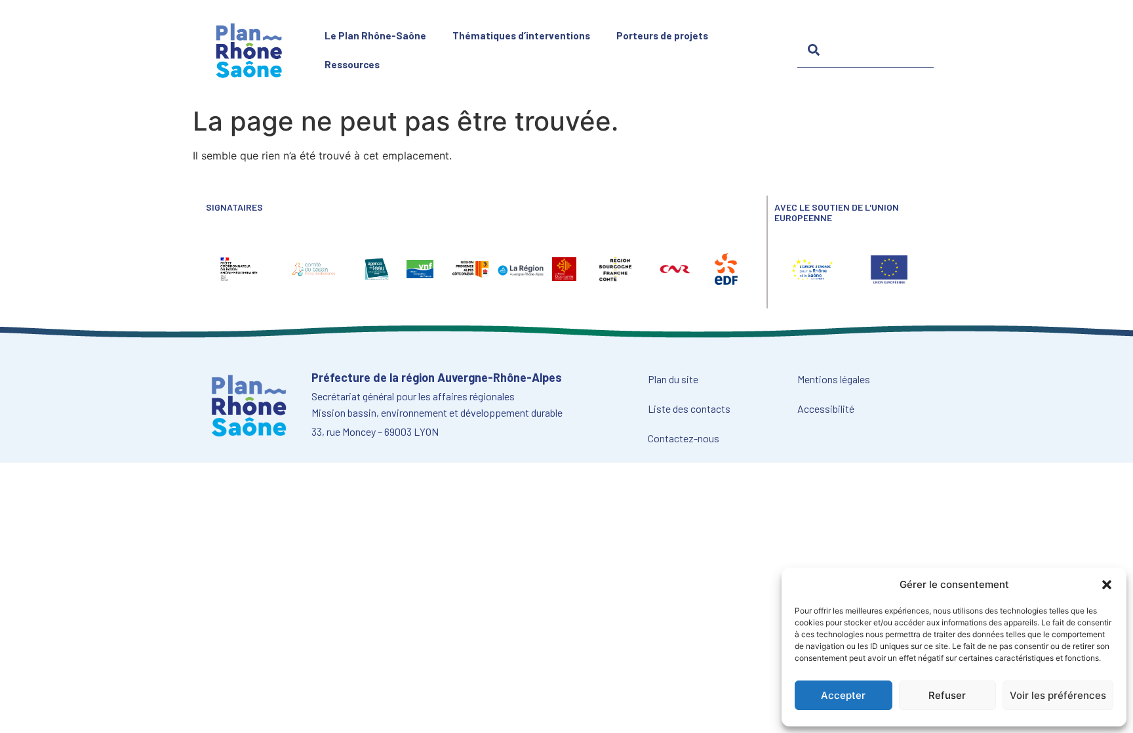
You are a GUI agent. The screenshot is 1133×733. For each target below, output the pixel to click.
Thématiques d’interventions (521, 35)
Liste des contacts (689, 408)
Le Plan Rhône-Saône (375, 35)
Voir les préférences (1058, 695)
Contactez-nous (683, 438)
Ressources (352, 64)
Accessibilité (825, 408)
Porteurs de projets (662, 35)
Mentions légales (833, 379)
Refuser (947, 695)
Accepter (843, 695)
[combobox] (865, 50)
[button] (1106, 584)
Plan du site (673, 379)
